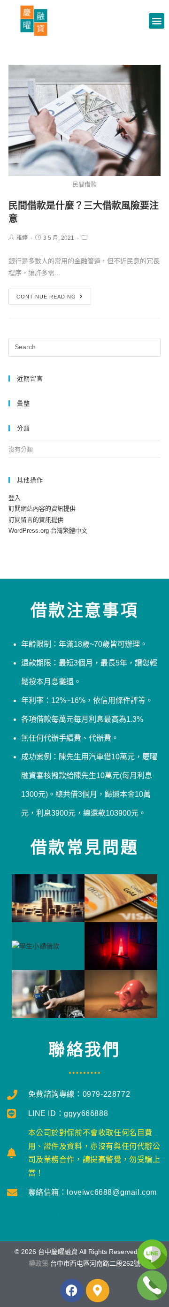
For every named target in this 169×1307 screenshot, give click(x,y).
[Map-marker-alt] (97, 1290)
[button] (156, 21)
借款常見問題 (84, 847)
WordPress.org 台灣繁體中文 (47, 530)
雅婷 (22, 238)
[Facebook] (72, 1290)
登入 (14, 497)
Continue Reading (46, 296)
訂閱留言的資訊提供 (35, 519)
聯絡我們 (84, 1049)
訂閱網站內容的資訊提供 (42, 508)
